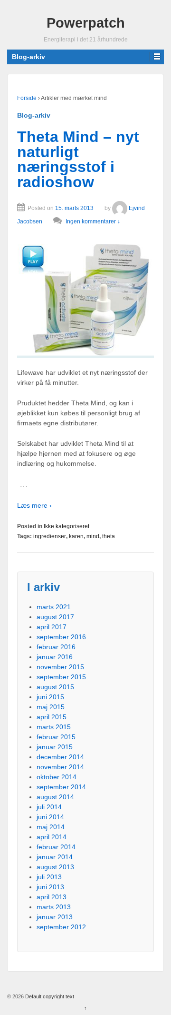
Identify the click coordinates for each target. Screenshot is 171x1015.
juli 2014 (49, 807)
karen (76, 536)
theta (108, 536)
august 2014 (55, 797)
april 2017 (51, 627)
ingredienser (49, 536)
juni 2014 (50, 817)
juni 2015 (50, 697)
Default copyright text (49, 996)
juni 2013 (50, 887)
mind (92, 536)
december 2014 (60, 757)
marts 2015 (54, 727)
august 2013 (55, 867)
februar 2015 (56, 737)
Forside (27, 98)
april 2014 (51, 837)
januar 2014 (55, 857)
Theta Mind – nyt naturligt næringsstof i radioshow (78, 159)
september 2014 (61, 787)
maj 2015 (51, 707)
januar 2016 (55, 657)
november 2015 (60, 667)
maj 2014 (51, 827)
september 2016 (61, 637)
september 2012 (61, 927)
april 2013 (51, 897)
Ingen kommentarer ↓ (93, 221)
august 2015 (55, 687)
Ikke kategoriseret (66, 526)
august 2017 (55, 617)
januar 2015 (55, 747)
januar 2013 (55, 917)
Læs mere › (34, 505)
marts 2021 (54, 607)
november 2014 (60, 767)
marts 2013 (54, 907)
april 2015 (51, 717)
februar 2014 (56, 847)
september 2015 (61, 677)
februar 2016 (56, 647)
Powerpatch (86, 22)
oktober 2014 (56, 777)
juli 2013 (49, 877)
